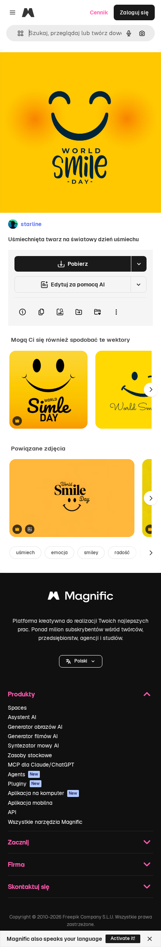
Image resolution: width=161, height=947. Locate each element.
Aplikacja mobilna (30, 802)
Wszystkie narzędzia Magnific (45, 821)
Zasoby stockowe (30, 755)
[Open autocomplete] (17, 33)
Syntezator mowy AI (33, 745)
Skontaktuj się (28, 886)
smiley (91, 552)
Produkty (21, 694)
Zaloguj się (134, 12)
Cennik (99, 12)
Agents (23, 774)
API (12, 812)
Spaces (17, 707)
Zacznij (18, 842)
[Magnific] (80, 598)
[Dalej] (151, 390)
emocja (59, 552)
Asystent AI (22, 717)
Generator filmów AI (33, 736)
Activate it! (123, 938)
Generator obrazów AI (35, 726)
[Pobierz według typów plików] (139, 264)
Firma (16, 864)
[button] (80, 661)
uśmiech (25, 552)
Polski (80, 661)
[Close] (149, 938)
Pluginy (24, 783)
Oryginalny (54, 67)
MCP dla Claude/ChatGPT (41, 764)
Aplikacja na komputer (42, 793)
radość (122, 552)
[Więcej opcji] (116, 312)
